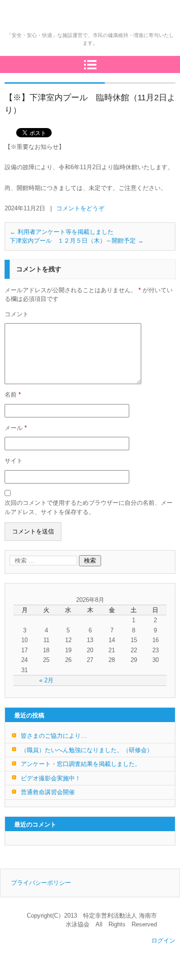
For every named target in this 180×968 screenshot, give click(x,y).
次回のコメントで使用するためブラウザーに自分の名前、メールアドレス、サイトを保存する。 (89, 507)
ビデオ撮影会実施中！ (51, 778)
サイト (14, 460)
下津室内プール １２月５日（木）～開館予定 (77, 240)
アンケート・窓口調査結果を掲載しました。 (81, 763)
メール (16, 427)
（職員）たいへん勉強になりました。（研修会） (87, 750)
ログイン (163, 940)
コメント (17, 314)
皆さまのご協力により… (54, 735)
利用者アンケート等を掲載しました (62, 231)
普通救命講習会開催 (48, 792)
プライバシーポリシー (41, 882)
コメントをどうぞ (80, 208)
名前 (13, 394)
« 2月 (46, 680)
